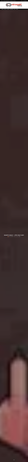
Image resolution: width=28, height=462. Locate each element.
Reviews (8, 9)
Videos (17, 9)
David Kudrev (11, 236)
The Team (11, 0)
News (2, 9)
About (2, 0)
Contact (14, 0)
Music (14, 9)
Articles (5, 9)
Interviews (11, 9)
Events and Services (6, 0)
